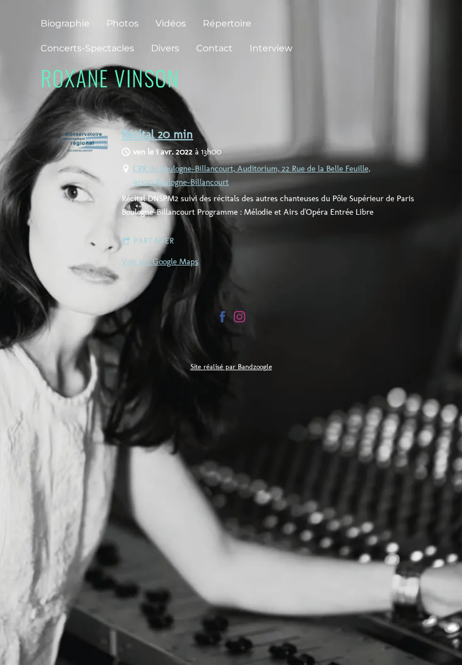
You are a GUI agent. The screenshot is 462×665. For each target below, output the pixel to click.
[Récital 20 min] (84, 149)
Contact (214, 48)
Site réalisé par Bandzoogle (231, 366)
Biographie (65, 23)
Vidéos (171, 23)
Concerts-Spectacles (87, 48)
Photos (122, 23)
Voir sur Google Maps (160, 261)
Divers (165, 48)
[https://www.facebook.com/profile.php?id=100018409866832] (222, 318)
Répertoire (227, 23)
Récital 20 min (157, 134)
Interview (271, 48)
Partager (154, 241)
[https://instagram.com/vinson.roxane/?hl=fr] (239, 318)
